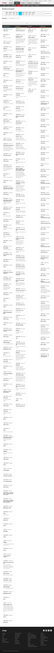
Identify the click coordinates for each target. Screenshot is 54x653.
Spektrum (5, 48)
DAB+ (32, 5)
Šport (3, 637)
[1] (26, 23)
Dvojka (3, 634)
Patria (16, 639)
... (20, 359)
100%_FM (30, 73)
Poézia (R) (18, 364)
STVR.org (40, 0)
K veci (4, 513)
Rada (29, 642)
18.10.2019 (23, 13)
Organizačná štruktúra (32, 637)
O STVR (29, 633)
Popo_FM (30, 56)
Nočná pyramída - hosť (7, 604)
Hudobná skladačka (19, 324)
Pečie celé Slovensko (26, 0)
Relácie (24, 5)
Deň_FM (29, 49)
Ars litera (17, 330)
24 (2, 636)
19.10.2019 (27, 13)
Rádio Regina (17, 634)
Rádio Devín (17, 636)
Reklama (42, 634)
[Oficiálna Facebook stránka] (44, 630)
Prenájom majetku (44, 640)
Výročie (32, 0)
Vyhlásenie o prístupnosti (32, 646)
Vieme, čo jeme (6, 120)
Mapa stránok (43, 636)
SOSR (28, 5)
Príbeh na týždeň (6, 68)
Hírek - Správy (43, 36)
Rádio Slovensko (18, 633)
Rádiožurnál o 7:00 (6, 208)
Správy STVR (16, 0)
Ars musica (18, 209)
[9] (27, 23)
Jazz (17, 338)
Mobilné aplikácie (5, 642)
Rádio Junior (17, 643)
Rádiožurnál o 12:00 (7, 348)
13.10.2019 (7, 13)
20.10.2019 (30, 13)
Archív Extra (14, 5)
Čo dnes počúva (19, 122)
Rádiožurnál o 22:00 (7, 593)
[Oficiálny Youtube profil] (46, 630)
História (29, 639)
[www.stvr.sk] (4, 630)
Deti (21, 0)
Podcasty (4, 640)
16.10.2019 (17, 13)
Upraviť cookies (43, 645)
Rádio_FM (17, 637)
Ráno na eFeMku (31, 37)
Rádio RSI (17, 640)
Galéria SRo (37, 5)
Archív (8, 5)
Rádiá (4, 5)
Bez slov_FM (30, 30)
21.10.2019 (33, 13)
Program (19, 5)
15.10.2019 (14, 13)
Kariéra (29, 640)
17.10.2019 (20, 13)
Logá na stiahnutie (44, 637)
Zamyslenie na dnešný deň (8, 145)
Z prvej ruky (5, 87)
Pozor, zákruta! (6, 470)
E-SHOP (36, 0)
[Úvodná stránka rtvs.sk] (4, 3)
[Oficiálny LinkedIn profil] (49, 630)
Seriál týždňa (5, 247)
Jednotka (4, 633)
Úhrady (29, 643)
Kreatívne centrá (31, 644)
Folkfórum (18, 352)
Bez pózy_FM (30, 79)
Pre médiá (45, 0)
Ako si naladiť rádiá (31, 634)
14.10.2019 (10, 13)
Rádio (17, 2)
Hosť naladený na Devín (20, 257)
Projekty (42, 642)
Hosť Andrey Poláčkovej (7, 373)
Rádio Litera (17, 642)
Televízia (10, 2)
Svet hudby (5, 531)
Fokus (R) (17, 222)
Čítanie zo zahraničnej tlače (7, 313)
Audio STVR (11, 0)
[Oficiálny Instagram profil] (51, 630)
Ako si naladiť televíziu (32, 636)
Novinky (36, 2)
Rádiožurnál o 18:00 (7, 507)
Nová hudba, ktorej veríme (33, 63)
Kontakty (49, 0)
